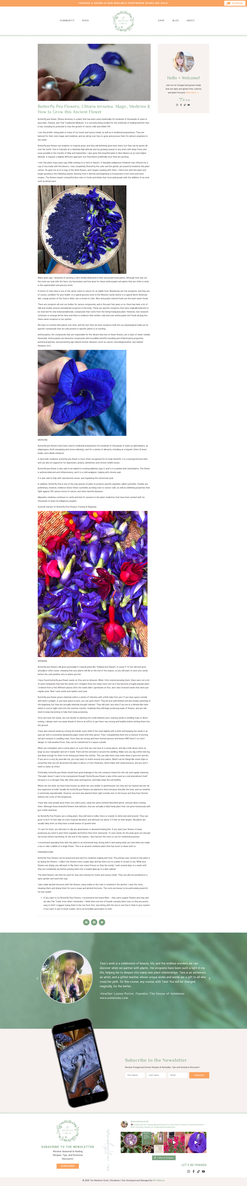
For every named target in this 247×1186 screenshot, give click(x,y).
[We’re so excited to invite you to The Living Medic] (153, 1142)
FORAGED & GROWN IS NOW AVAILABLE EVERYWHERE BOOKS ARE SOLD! (124, 3)
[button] (86, 922)
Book (85, 20)
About (191, 20)
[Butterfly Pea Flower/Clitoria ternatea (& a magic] (196, 1142)
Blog (176, 20)
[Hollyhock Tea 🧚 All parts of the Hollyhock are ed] (174, 1142)
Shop (161, 20)
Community (67, 20)
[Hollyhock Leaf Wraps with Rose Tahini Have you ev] (131, 1142)
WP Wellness (159, 1180)
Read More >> (192, 92)
